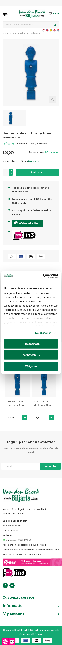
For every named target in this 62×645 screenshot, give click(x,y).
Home (5, 33)
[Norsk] (58, 30)
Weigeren (31, 366)
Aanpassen (29, 354)
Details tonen (43, 332)
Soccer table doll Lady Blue (26, 33)
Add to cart (38, 172)
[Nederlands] (43, 30)
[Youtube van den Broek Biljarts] (12, 585)
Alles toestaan (31, 343)
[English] (47, 30)
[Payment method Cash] (12, 256)
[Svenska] (51, 30)
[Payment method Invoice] (31, 256)
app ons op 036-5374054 (18, 540)
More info (33, 161)
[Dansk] (54, 30)
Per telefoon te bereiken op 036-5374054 (24, 545)
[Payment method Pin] (21, 256)
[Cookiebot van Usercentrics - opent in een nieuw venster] (43, 276)
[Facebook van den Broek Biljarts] (5, 585)
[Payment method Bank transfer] (41, 256)
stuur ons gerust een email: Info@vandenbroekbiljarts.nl (31, 550)
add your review (39, 144)
